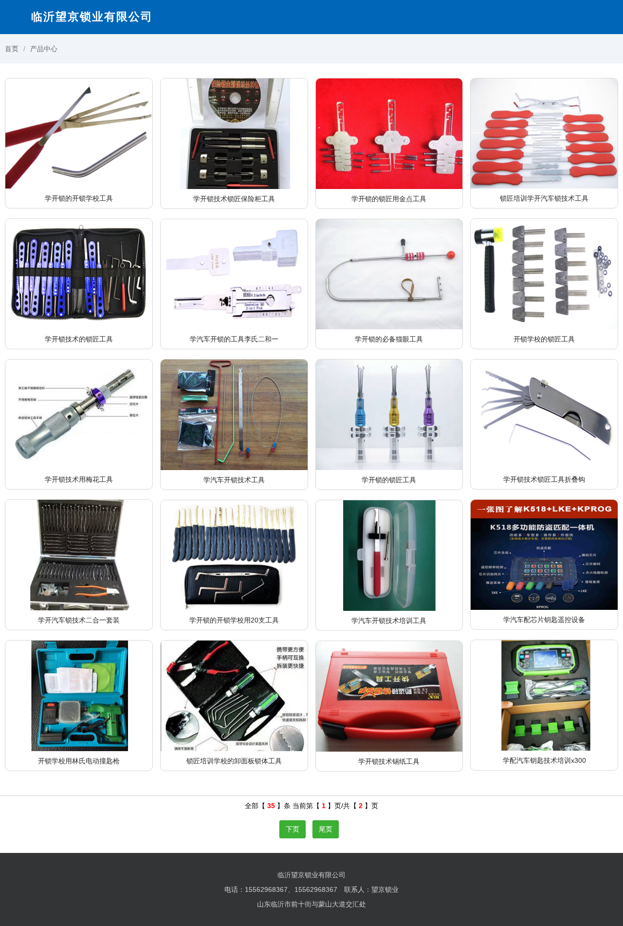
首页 (11, 49)
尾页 (325, 829)
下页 (292, 829)
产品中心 (43, 49)
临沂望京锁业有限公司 (92, 16)
